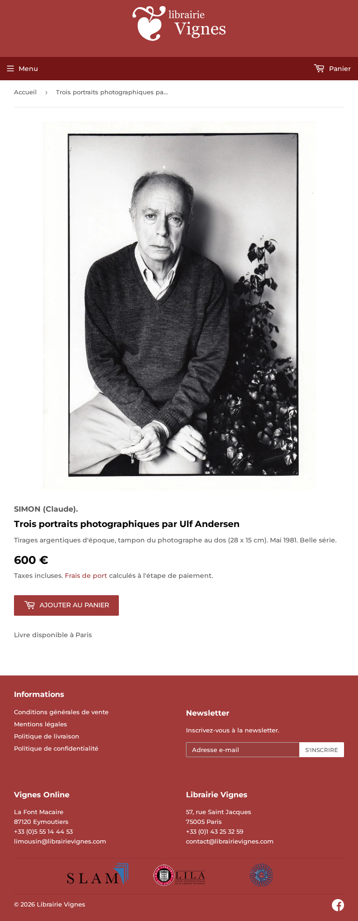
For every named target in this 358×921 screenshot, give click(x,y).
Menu (28, 68)
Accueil (25, 92)
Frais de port (86, 575)
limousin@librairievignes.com (60, 841)
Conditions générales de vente (61, 712)
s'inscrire (321, 749)
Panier (339, 68)
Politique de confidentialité (56, 748)
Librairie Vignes (61, 904)
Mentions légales (40, 724)
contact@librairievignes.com (230, 841)
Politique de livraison (46, 736)
